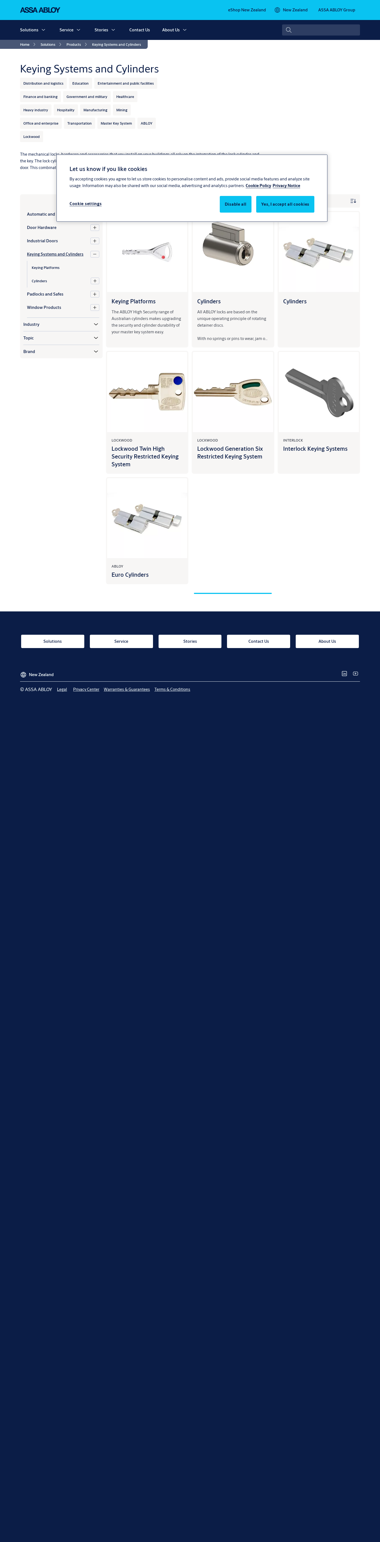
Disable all (235, 203)
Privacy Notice (286, 185)
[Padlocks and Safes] (94, 294)
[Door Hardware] (94, 227)
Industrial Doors (42, 240)
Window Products (44, 307)
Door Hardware (41, 227)
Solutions (29, 29)
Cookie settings (86, 203)
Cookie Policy (258, 185)
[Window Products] (94, 307)
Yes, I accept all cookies (285, 203)
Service (66, 29)
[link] (247, 10)
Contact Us (139, 29)
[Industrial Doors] (94, 241)
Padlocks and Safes (45, 294)
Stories (101, 29)
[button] (43, 30)
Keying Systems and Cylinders (55, 254)
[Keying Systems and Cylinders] (94, 254)
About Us (171, 29)
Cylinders (39, 280)
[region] (192, 188)
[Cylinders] (95, 281)
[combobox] (321, 30)
